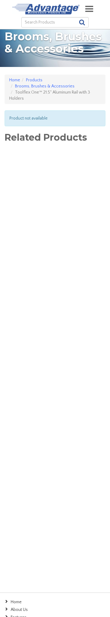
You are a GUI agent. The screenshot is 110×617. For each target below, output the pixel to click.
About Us (19, 609)
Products (34, 80)
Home (14, 80)
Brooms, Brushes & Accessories (45, 86)
